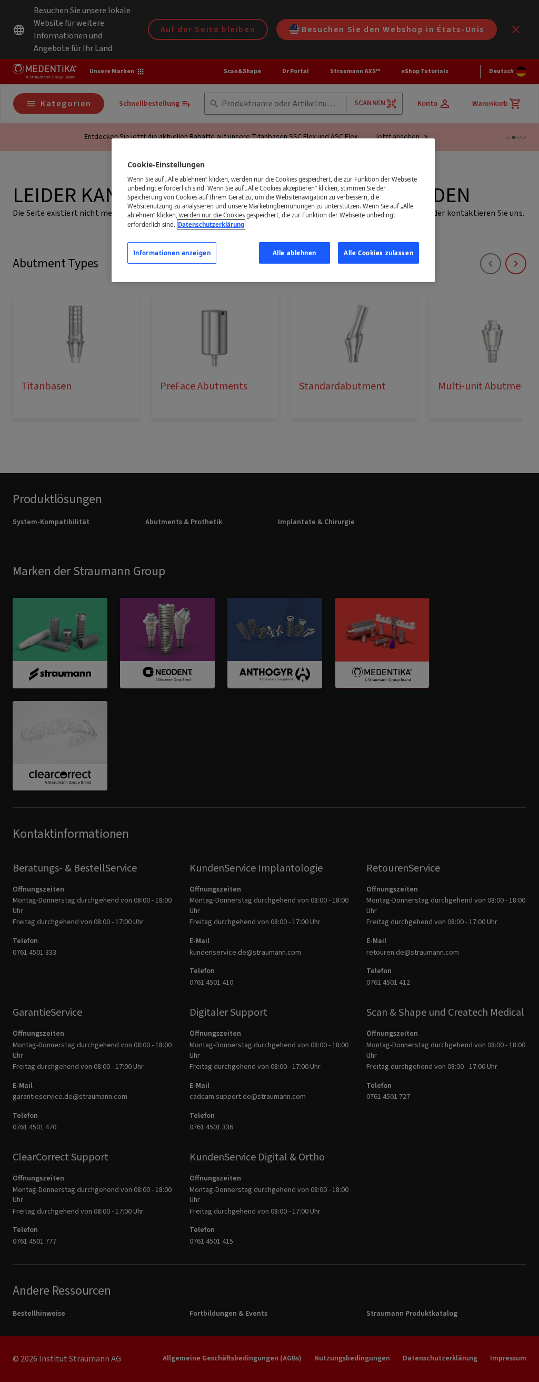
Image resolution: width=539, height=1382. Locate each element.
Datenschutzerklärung (211, 224)
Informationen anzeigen (172, 253)
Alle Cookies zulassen (378, 253)
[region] (273, 210)
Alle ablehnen (294, 253)
